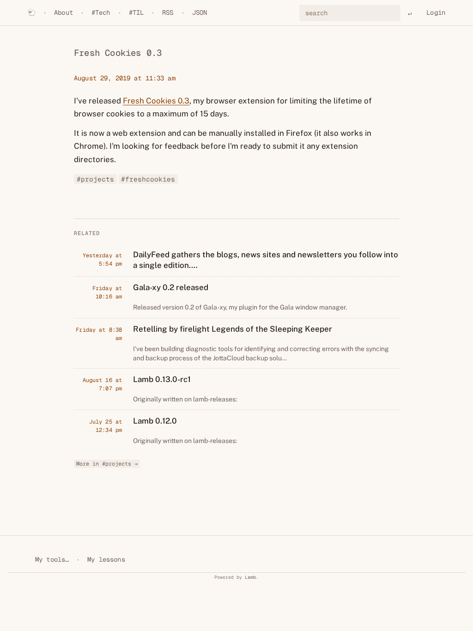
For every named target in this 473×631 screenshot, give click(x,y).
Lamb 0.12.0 (155, 420)
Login (435, 12)
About (63, 12)
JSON (199, 12)
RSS (167, 12)
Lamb (250, 577)
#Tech (100, 12)
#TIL (136, 12)
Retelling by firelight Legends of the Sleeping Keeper (232, 329)
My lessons (106, 559)
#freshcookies (148, 179)
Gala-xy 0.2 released (170, 287)
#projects (95, 179)
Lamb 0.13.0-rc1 (162, 379)
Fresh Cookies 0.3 (156, 100)
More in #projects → (107, 463)
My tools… (52, 559)
